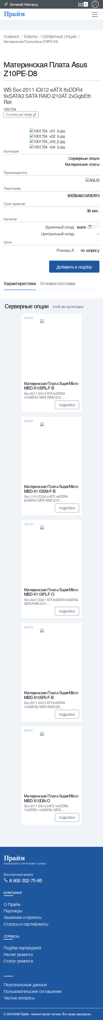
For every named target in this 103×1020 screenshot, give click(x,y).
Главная (11, 36)
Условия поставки (57, 283)
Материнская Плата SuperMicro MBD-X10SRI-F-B (51, 695)
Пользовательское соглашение (33, 991)
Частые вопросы (19, 997)
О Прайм (12, 904)
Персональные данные (25, 984)
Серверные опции (59, 36)
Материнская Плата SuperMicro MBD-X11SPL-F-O (51, 592)
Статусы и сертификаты (26, 924)
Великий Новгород (24, 4)
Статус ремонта (18, 960)
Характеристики (20, 283)
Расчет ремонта (18, 954)
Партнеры (13, 910)
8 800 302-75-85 (25, 880)
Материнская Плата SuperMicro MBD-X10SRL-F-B (51, 385)
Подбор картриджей (22, 947)
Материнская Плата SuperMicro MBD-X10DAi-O (51, 798)
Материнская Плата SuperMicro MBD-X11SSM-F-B (51, 488)
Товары (30, 36)
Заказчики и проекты (22, 917)
